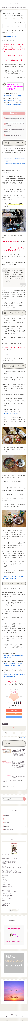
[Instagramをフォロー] (17, 910)
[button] (22, 18)
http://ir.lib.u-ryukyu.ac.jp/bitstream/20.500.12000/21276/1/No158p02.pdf (14, 163)
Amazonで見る (17, 96)
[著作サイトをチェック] (11, 910)
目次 (13, 113)
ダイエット (6, 723)
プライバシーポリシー (20, 1016)
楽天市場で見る (8, 96)
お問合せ (7, 1016)
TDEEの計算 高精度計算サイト (11, 413)
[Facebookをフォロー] (15, 910)
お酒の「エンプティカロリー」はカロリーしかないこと (14, 124)
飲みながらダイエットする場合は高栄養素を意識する (14, 130)
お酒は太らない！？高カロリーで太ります (14, 119)
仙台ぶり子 (14, 853)
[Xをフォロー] (13, 910)
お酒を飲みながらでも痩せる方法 (13, 135)
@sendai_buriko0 (11, 36)
